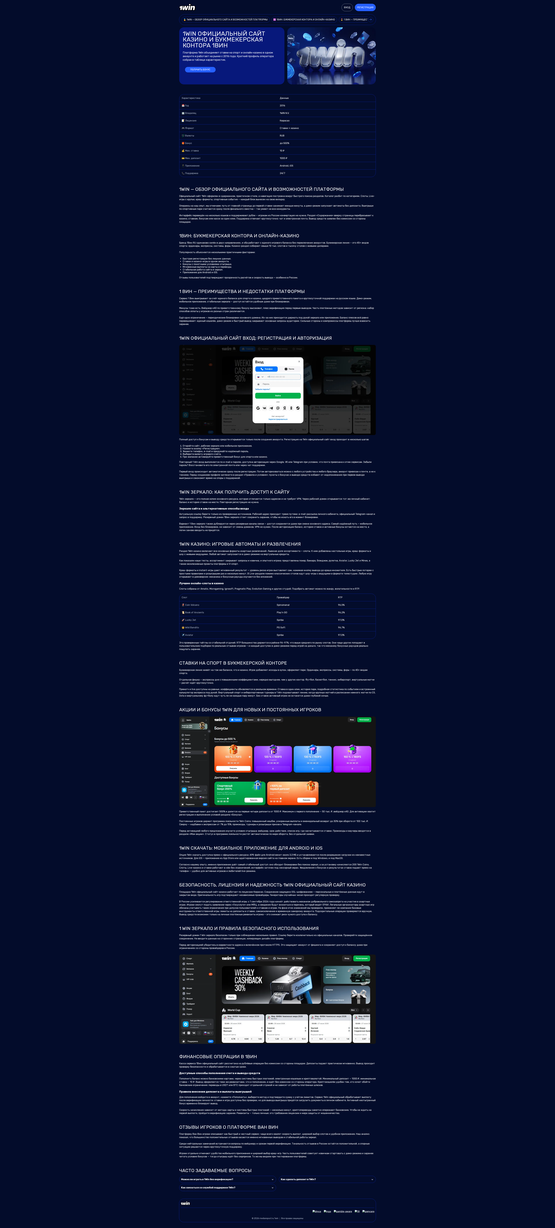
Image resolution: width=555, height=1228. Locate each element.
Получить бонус (200, 69)
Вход (347, 7)
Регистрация (365, 7)
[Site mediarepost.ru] (187, 7)
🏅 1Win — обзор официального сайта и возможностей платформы (225, 19)
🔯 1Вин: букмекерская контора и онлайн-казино (304, 19)
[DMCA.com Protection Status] (315, 1211)
